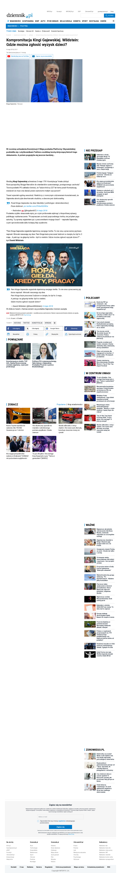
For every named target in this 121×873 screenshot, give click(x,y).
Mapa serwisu (79, 867)
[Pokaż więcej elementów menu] (113, 21)
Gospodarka (33, 850)
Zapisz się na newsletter (44, 56)
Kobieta (53, 845)
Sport (31, 855)
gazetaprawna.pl (103, 11)
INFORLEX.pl (69, 11)
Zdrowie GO (30, 31)
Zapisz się (60, 827)
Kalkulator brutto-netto (106, 857)
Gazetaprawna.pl (11, 848)
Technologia (33, 848)
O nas (22, 867)
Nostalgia (21, 31)
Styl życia (76, 859)
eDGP (8, 850)
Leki (75, 850)
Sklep (112, 11)
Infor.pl (8, 845)
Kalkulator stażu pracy (105, 850)
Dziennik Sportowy (57, 31)
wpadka (48, 323)
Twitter (26, 323)
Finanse (76, 848)
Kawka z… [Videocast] (42, 31)
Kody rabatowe (55, 848)
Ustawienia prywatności (95, 867)
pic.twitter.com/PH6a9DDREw (36, 206)
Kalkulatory (103, 842)
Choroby (76, 855)
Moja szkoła (54, 852)
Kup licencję (27, 315)
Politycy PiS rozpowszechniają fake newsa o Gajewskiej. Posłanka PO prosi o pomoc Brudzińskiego (44, 364)
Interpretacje (10, 857)
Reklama (30, 867)
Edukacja (53, 850)
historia (17, 323)
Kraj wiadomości (75, 404)
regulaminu (61, 821)
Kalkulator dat (103, 845)
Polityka (24, 26)
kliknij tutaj (71, 834)
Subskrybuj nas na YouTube (20, 56)
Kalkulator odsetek (104, 855)
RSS (108, 867)
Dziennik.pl (34, 842)
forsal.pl (59, 11)
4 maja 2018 (42, 210)
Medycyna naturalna (80, 852)
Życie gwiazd (55, 855)
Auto (31, 845)
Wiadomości (12, 26)
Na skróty (9, 842)
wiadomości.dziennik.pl (20, 35)
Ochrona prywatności (63, 867)
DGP (79, 11)
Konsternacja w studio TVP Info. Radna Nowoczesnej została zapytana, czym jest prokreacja (17, 364)
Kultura (53, 861)
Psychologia (77, 857)
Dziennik (8, 35)
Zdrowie (32, 857)
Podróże (32, 859)
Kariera (39, 867)
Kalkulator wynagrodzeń (106, 859)
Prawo (75, 845)
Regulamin (48, 867)
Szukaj (111, 15)
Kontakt (13, 867)
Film (52, 857)
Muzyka (53, 859)
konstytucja (37, 323)
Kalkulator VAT (103, 852)
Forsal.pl (8, 852)
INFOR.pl (49, 11)
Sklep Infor (9, 859)
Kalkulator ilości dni (105, 848)
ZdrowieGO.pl (89, 11)
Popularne (61, 404)
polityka (31, 35)
